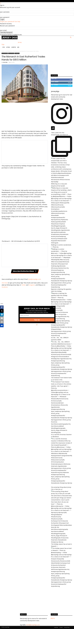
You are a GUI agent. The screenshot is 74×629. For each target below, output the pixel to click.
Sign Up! (37, 319)
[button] (37, 308)
